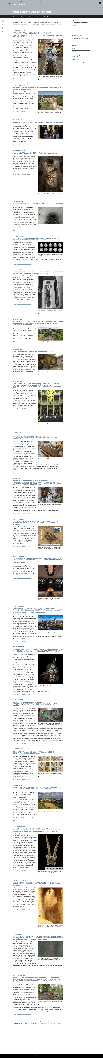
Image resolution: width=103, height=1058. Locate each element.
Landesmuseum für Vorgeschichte (80, 38)
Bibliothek (74, 45)
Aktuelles (74, 25)
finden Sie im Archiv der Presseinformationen (51, 24)
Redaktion (74, 51)
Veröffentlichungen (76, 42)
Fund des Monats (76, 32)
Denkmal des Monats (77, 35)
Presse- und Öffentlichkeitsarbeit (30, 16)
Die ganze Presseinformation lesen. (22, 79)
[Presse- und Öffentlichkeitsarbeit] (51, 4)
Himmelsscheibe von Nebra (78, 62)
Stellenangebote (76, 28)
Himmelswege (75, 59)
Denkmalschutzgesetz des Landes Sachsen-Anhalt (80, 55)
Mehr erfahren (82, 1055)
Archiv (73, 48)
